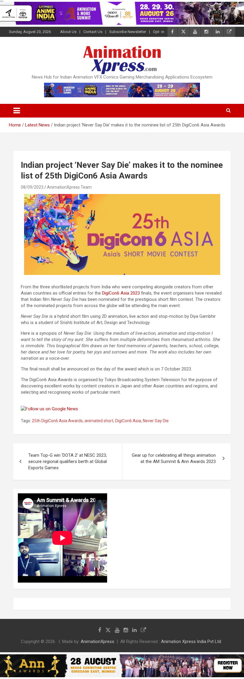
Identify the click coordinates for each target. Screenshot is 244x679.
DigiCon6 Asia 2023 (121, 293)
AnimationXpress (97, 641)
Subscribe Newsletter (127, 31)
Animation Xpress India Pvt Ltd (191, 641)
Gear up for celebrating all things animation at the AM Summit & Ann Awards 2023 (174, 458)
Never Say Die (156, 420)
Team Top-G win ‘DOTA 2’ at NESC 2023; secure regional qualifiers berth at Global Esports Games (67, 461)
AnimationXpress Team (69, 187)
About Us (68, 31)
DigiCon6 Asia (128, 420)
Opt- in (158, 31)
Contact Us (92, 31)
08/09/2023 (32, 187)
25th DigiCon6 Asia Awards (57, 420)
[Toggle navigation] (16, 111)
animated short (99, 420)
